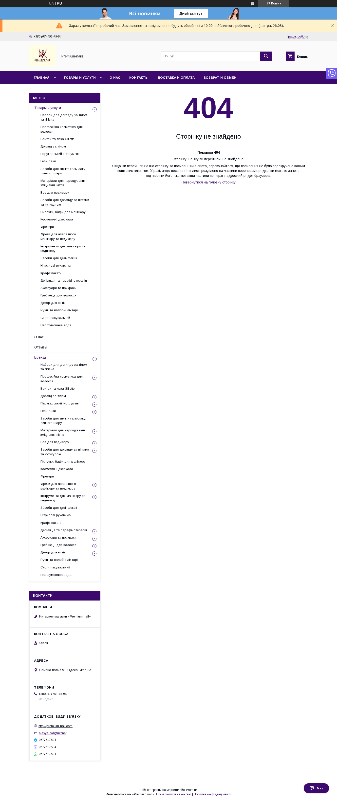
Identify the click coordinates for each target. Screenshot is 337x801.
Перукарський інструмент (59, 154)
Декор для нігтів (53, 303)
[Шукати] (266, 56)
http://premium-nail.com (55, 726)
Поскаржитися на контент (173, 794)
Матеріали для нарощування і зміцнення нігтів (63, 183)
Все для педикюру (54, 192)
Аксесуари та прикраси (58, 288)
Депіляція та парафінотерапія (63, 280)
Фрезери (47, 227)
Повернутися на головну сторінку (209, 182)
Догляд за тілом (53, 146)
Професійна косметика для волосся (61, 129)
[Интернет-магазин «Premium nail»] (42, 65)
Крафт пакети (50, 273)
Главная (42, 77)
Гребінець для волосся (58, 295)
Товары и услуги (79, 77)
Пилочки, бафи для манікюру (63, 212)
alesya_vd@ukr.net (52, 733)
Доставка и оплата (176, 77)
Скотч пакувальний (55, 318)
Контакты (139, 77)
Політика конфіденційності (212, 794)
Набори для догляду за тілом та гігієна (63, 117)
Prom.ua (192, 790)
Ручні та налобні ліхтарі (59, 310)
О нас (115, 77)
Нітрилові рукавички (56, 265)
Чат (320, 788)
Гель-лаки (48, 161)
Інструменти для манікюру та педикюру (62, 248)
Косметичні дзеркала (56, 219)
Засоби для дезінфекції (58, 258)
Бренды (40, 357)
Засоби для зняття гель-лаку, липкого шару (63, 171)
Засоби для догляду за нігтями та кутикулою (64, 202)
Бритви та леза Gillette (57, 139)
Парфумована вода (56, 325)
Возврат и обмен (220, 77)
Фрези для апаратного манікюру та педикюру (58, 236)
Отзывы (40, 347)
